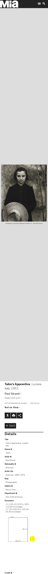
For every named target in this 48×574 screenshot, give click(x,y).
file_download (7, 415)
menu (39, 3)
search (44, 3)
